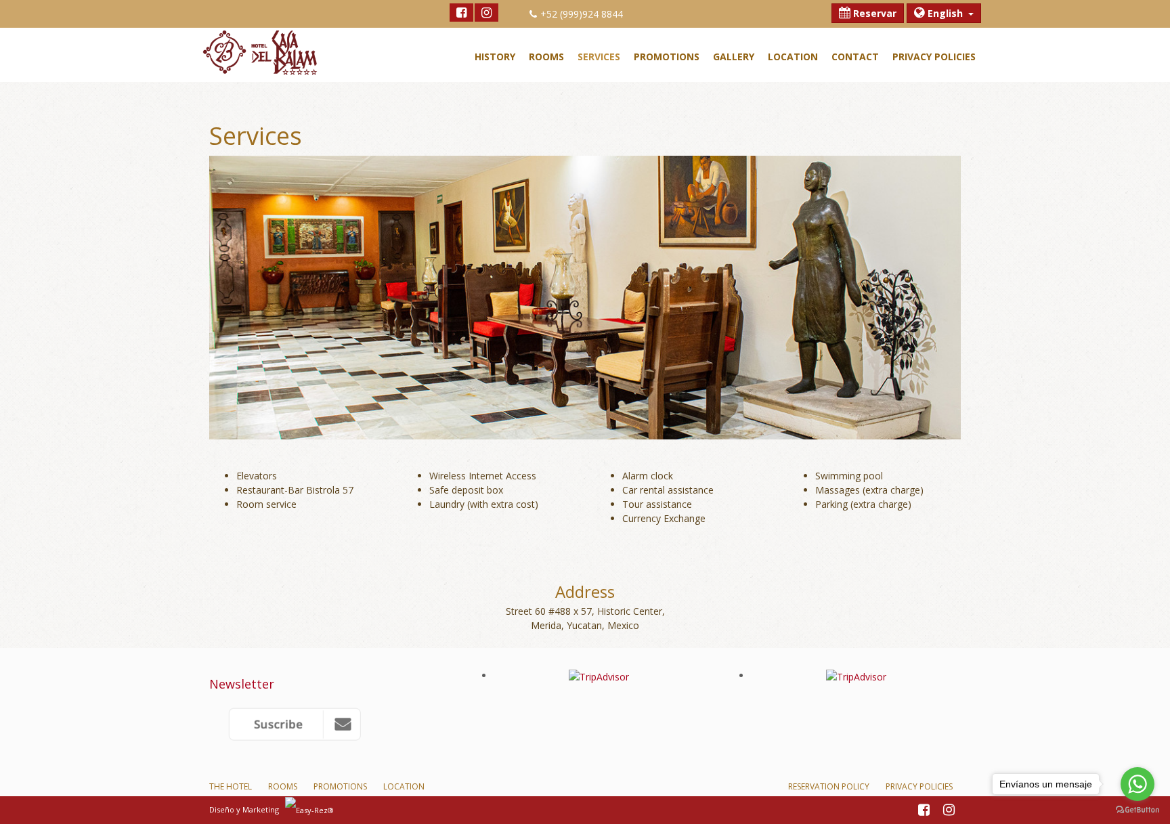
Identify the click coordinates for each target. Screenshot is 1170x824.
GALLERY (733, 56)
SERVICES (599, 56)
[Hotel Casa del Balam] (328, 723)
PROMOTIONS (666, 56)
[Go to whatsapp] (1137, 784)
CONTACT (855, 56)
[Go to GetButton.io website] (1137, 810)
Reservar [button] (873, 13)
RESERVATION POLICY (828, 786)
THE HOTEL (230, 786)
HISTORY (495, 56)
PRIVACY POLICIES (934, 56)
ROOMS (546, 56)
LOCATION (793, 56)
